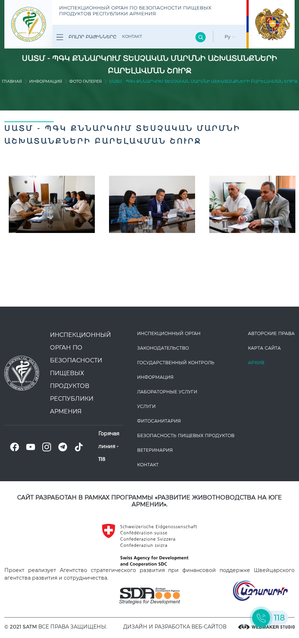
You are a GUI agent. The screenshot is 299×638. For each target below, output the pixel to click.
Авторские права (271, 333)
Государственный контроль (175, 362)
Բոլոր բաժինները (91, 36)
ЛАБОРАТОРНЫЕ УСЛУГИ (167, 391)
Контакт (132, 36)
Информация (45, 81)
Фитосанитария (159, 421)
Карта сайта (264, 348)
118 (101, 459)
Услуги (146, 406)
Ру (228, 36)
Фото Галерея (85, 81)
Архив (256, 362)
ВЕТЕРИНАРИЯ (155, 450)
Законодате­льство (163, 348)
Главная (12, 81)
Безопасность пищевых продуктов (185, 435)
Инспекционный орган (169, 333)
